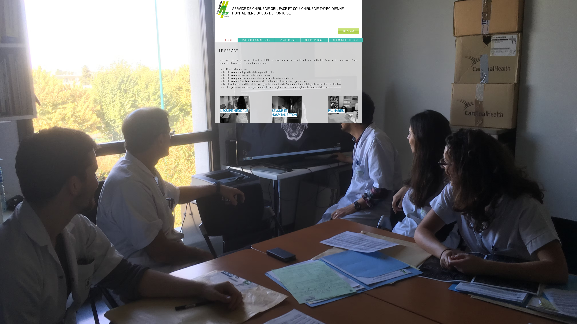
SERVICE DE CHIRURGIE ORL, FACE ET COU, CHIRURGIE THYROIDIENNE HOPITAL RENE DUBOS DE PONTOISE (288, 11)
